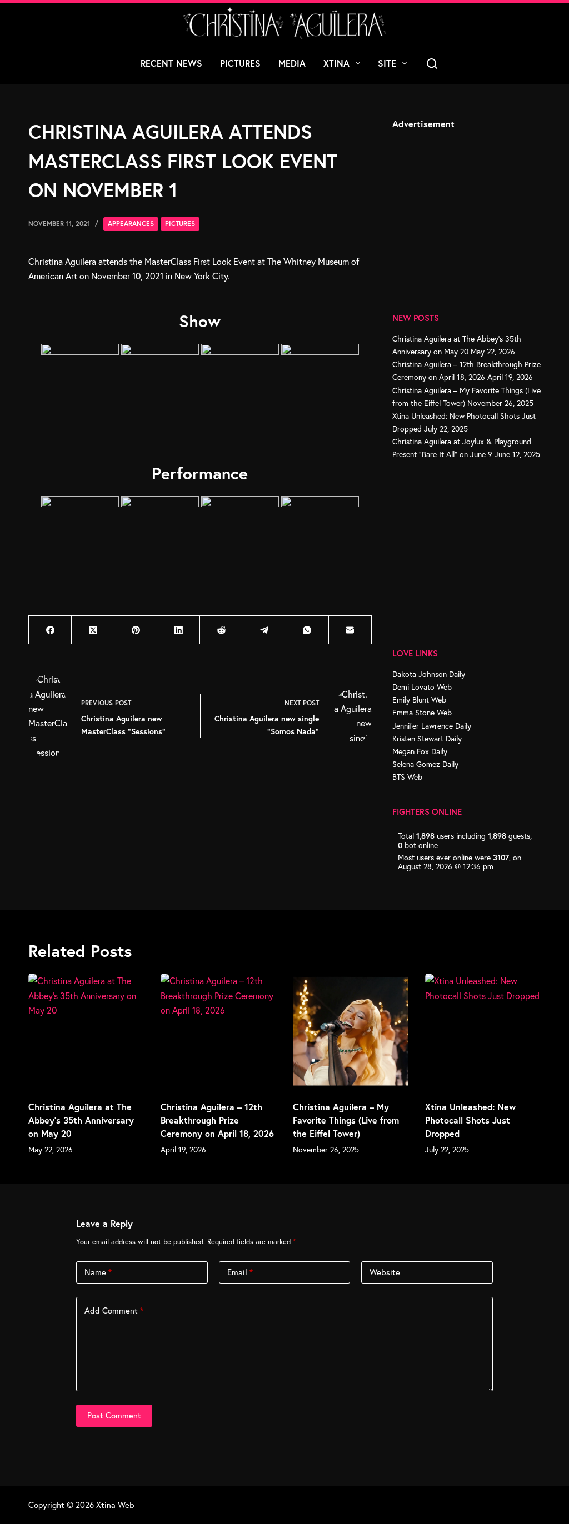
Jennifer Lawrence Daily (431, 725)
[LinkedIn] (178, 630)
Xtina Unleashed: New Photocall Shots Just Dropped (470, 1120)
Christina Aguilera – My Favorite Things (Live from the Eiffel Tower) (346, 1120)
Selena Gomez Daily (425, 764)
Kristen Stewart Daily (427, 738)
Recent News (171, 63)
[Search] (432, 63)
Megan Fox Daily (419, 751)
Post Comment (114, 1415)
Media (292, 63)
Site (387, 63)
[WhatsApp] (307, 630)
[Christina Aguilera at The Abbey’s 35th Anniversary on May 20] (86, 1031)
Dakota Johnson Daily (428, 674)
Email (240, 1271)
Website (385, 1271)
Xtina (336, 63)
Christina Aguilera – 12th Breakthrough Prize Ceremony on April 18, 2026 (217, 1120)
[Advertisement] (475, 208)
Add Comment (113, 1310)
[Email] (350, 630)
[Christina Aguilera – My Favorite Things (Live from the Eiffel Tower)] (350, 1031)
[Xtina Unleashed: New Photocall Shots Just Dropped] (483, 1031)
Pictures (240, 63)
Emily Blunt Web (419, 699)
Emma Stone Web (422, 712)
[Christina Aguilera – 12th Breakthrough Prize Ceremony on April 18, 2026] (218, 1031)
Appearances (131, 223)
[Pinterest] (135, 630)
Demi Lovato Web (422, 686)
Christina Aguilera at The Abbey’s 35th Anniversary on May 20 (81, 1120)
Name (98, 1271)
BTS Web (407, 776)
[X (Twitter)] (93, 630)
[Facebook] (50, 630)
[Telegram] (264, 630)
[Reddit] (221, 630)
